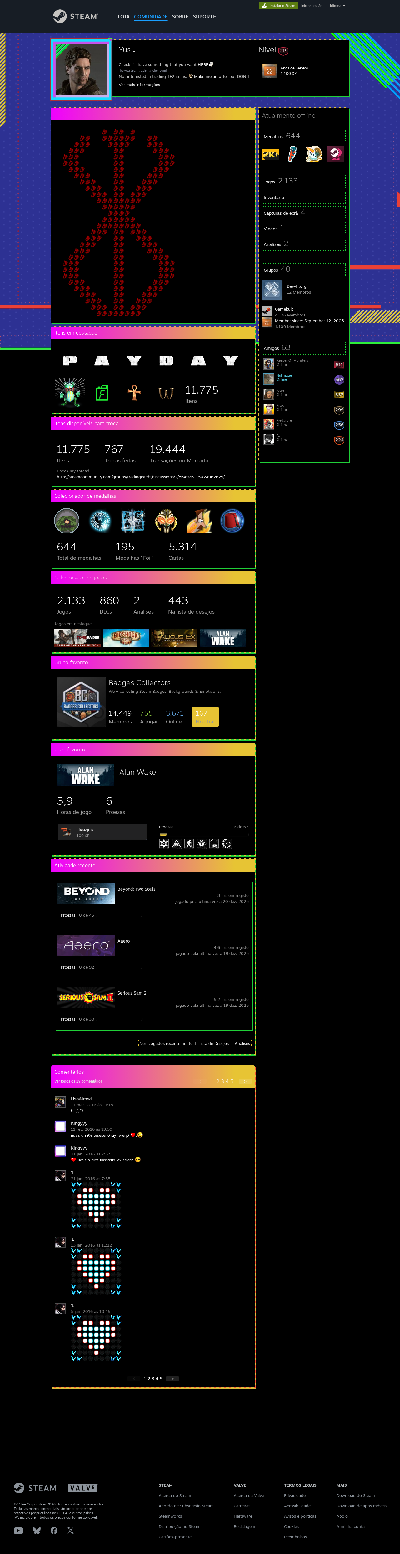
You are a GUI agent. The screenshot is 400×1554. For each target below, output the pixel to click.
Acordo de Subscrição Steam (186, 1505)
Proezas (166, 826)
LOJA (124, 16)
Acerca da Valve (249, 1495)
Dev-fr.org (297, 286)
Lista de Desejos (213, 1043)
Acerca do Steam (175, 1495)
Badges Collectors (140, 682)
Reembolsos (295, 1536)
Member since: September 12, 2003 (309, 320)
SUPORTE (204, 16)
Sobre (180, 16)
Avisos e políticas (300, 1516)
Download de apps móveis (362, 1505)
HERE (203, 64)
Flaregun (85, 829)
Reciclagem (244, 1526)
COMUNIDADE (151, 16)
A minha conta (351, 1526)
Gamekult (284, 308)
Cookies (291, 1526)
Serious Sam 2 (132, 993)
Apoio (342, 1516)
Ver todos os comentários (78, 1081)
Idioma (335, 5)
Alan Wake (137, 772)
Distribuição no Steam (180, 1526)
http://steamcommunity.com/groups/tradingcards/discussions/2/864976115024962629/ (141, 476)
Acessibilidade (297, 1505)
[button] (304, 49)
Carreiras (242, 1505)
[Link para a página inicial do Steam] (75, 21)
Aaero (124, 941)
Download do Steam (356, 1495)
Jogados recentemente (170, 1043)
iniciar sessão (311, 5)
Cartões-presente (175, 1536)
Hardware (243, 1516)
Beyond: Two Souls (137, 889)
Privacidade (295, 1495)
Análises (242, 1043)
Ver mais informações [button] (139, 84)
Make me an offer (211, 76)
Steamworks (170, 1516)
